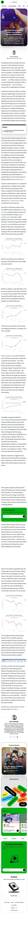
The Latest (4, 6)
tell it (18, 183)
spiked (6, 429)
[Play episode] (18, 831)
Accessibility (14, 905)
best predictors (8, 356)
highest (16, 103)
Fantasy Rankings (12, 6)
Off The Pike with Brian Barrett (9, 830)
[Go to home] (2, 2)
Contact (5, 838)
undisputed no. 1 (19, 179)
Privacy (12, 902)
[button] (14, 2)
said (17, 444)
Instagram (13, 907)
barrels (14, 106)
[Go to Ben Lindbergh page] (5, 771)
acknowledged (5, 420)
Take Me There (14, 895)
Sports (7, 825)
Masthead (14, 838)
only (9, 80)
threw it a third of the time (13, 200)
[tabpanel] (14, 131)
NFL (24, 6)
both (2, 429)
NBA (19, 6)
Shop (22, 838)
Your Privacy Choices (19, 902)
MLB (14, 27)
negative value (7, 224)
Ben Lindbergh (14, 56)
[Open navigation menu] (25, 2)
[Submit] (24, 516)
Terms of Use (7, 902)
